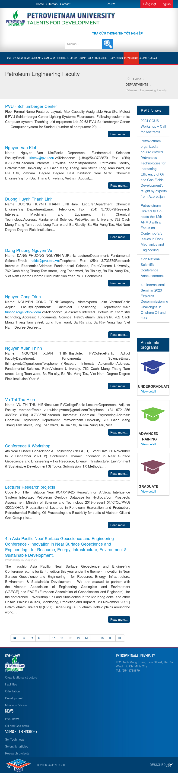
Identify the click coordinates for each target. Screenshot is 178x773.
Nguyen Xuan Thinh (23, 348)
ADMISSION (49, 58)
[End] (120, 638)
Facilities (11, 684)
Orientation (12, 691)
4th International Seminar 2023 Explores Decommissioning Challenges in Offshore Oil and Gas (154, 301)
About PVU (12, 663)
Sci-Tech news (15, 739)
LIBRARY (82, 58)
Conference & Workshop (27, 446)
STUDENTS (72, 58)
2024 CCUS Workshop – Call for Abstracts (153, 126)
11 (62, 638)
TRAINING (61, 58)
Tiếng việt (149, 4)
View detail (148, 391)
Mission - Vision (16, 705)
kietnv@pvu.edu (41, 157)
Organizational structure (21, 677)
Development (14, 698)
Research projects (17, 753)
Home (40, 4)
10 (53, 638)
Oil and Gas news (17, 725)
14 (86, 638)
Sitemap (51, 4)
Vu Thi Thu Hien (20, 399)
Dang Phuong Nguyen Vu (28, 250)
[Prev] (24, 638)
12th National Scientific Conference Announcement (152, 267)
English (166, 4)
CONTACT (153, 58)
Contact (65, 4)
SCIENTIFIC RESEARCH (98, 58)
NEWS (27, 58)
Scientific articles (16, 746)
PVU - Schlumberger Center (31, 106)
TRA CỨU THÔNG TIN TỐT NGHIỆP (117, 33)
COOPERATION (116, 58)
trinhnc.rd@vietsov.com (23, 311)
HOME (9, 58)
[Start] (15, 638)
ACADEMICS (37, 58)
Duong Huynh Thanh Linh (29, 199)
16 (102, 638)
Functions (11, 670)
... (45, 638)
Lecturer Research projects (30, 487)
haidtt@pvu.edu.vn (45, 260)
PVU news (12, 718)
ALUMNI (143, 58)
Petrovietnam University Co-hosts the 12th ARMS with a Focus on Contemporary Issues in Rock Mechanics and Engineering (152, 227)
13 (78, 638)
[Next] (110, 638)
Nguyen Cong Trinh (23, 296)
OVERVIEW (18, 58)
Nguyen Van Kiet (20, 147)
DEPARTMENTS (131, 58)
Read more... (119, 134)
